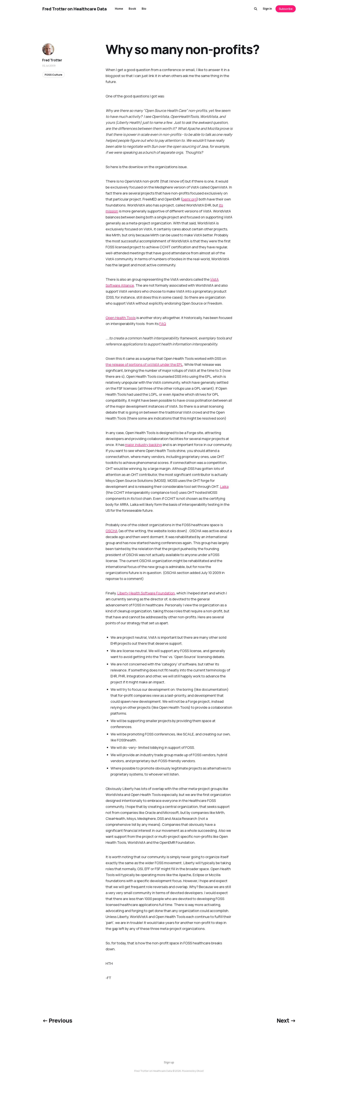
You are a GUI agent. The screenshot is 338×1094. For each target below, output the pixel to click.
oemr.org (189, 199)
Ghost (200, 1071)
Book (132, 9)
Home (119, 9)
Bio (144, 9)
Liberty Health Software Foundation (146, 593)
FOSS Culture (53, 74)
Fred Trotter (52, 60)
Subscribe (286, 9)
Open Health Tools (121, 317)
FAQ (162, 323)
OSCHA (112, 530)
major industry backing (143, 444)
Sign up (169, 1062)
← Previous (57, 1020)
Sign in (267, 9)
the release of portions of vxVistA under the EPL (144, 364)
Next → (286, 1020)
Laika (224, 486)
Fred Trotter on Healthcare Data (74, 9)
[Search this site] (255, 8)
